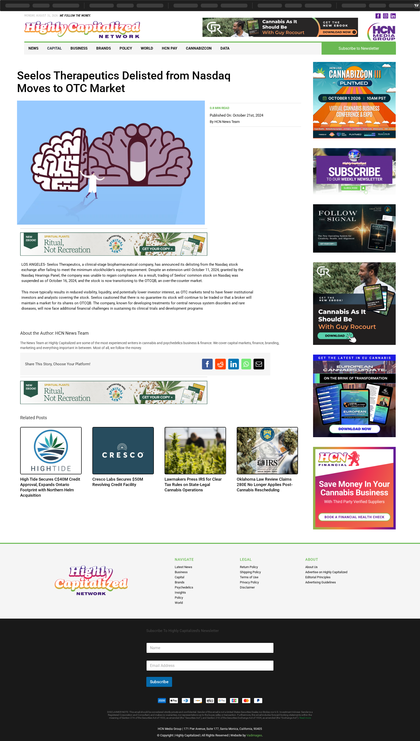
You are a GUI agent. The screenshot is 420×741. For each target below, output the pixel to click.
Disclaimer (247, 587)
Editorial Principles (318, 577)
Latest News (183, 567)
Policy (179, 597)
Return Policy (249, 567)
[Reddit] (220, 364)
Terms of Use (249, 577)
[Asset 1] (82, 23)
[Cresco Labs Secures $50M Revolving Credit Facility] (123, 450)
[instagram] (385, 15)
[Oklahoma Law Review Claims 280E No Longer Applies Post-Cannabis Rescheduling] (267, 450)
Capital (179, 577)
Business (181, 572)
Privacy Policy (249, 582)
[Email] (258, 364)
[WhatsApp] (246, 364)
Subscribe (159, 681)
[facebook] (378, 15)
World (179, 603)
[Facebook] (207, 364)
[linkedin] (393, 15)
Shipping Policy (250, 572)
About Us (311, 567)
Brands (179, 582)
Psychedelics (184, 587)
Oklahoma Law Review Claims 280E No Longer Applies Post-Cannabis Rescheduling (265, 484)
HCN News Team (227, 122)
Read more (305, 717)
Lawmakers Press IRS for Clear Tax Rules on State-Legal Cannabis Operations (193, 484)
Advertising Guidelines (320, 582)
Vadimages (254, 735)
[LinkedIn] (233, 364)
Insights (180, 592)
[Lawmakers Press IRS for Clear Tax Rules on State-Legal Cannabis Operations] (195, 450)
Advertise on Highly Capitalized (326, 572)
